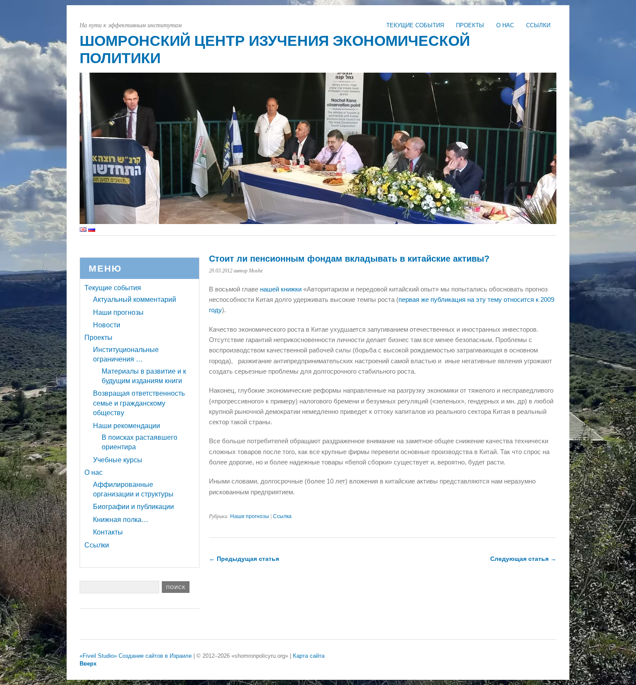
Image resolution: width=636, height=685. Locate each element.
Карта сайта (308, 656)
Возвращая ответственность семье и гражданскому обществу (139, 403)
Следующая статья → (523, 558)
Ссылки (538, 25)
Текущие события (415, 25)
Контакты (108, 532)
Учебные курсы (117, 460)
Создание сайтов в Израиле (155, 656)
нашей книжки (281, 289)
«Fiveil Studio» (98, 656)
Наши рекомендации (126, 425)
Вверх (88, 663)
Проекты (470, 25)
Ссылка (282, 516)
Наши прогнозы (249, 516)
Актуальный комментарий (134, 299)
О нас (505, 25)
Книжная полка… (120, 519)
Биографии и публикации (133, 506)
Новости (106, 325)
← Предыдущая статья (244, 558)
